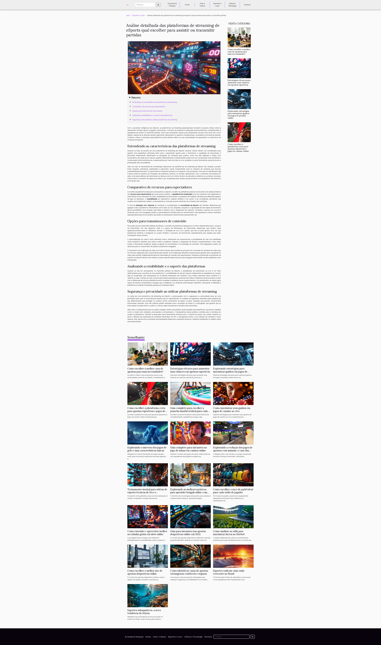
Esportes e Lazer (217, 5)
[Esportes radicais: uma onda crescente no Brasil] (233, 556)
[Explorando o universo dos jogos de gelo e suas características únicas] (147, 433)
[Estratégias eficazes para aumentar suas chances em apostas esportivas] (239, 68)
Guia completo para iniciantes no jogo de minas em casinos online (188, 449)
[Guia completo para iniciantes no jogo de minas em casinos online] (190, 433)
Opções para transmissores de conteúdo (147, 111)
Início (128, 15)
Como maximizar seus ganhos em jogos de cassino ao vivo (231, 410)
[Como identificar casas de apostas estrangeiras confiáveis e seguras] (190, 556)
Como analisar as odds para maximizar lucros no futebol (228, 533)
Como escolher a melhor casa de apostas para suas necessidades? (239, 51)
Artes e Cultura (202, 5)
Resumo (136, 97)
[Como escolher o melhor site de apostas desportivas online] (147, 556)
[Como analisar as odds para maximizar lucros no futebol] (233, 517)
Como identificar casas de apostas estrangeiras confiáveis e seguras (189, 572)
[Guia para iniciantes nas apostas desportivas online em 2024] (190, 517)
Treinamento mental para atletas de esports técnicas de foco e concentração (147, 492)
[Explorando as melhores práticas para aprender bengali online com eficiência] (190, 475)
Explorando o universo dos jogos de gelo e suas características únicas (146, 449)
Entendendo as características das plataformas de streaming (154, 102)
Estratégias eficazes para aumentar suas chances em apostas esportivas (239, 82)
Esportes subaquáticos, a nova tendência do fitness (144, 612)
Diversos (247, 5)
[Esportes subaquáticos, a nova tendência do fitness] (147, 595)
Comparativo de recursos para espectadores (148, 107)
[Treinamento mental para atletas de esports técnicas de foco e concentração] (147, 475)
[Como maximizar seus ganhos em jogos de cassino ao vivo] (233, 393)
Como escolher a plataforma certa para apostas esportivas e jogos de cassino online (238, 147)
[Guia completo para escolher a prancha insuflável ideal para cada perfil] (190, 393)
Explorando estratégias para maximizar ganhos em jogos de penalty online (238, 114)
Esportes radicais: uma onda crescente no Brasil (228, 572)
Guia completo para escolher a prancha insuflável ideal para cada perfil (189, 411)
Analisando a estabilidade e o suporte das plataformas (152, 115)
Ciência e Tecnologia (232, 5)
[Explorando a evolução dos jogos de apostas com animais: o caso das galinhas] (233, 433)
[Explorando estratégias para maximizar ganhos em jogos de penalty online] (239, 99)
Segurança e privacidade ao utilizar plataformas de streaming (154, 120)
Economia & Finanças (172, 5)
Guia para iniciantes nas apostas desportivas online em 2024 (188, 533)
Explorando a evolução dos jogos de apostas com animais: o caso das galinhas (232, 450)
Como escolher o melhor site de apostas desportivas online (144, 572)
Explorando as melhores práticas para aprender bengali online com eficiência (188, 492)
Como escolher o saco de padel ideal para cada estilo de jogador (233, 491)
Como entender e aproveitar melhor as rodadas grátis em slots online (147, 533)
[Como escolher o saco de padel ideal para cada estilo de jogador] (233, 475)
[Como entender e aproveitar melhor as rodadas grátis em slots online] (147, 517)
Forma (187, 5)
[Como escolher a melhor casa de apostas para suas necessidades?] (239, 37)
